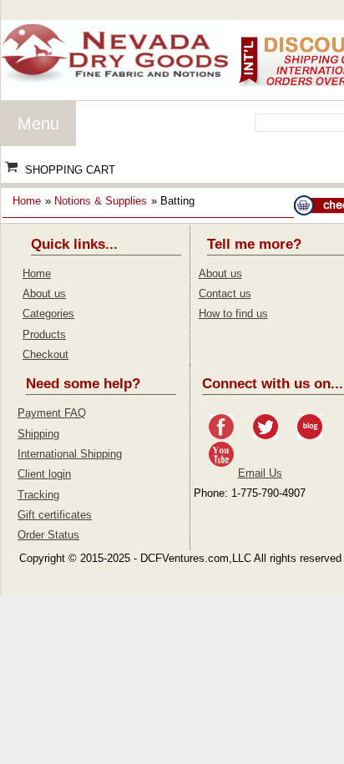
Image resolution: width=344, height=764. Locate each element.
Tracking (38, 494)
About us (44, 293)
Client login (44, 474)
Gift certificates (55, 514)
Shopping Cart (70, 170)
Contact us (225, 293)
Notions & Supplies (100, 201)
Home (27, 201)
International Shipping (70, 454)
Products (44, 334)
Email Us (260, 473)
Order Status (48, 535)
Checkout (45, 354)
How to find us (233, 313)
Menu (38, 123)
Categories (48, 313)
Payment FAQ (52, 413)
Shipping (38, 434)
